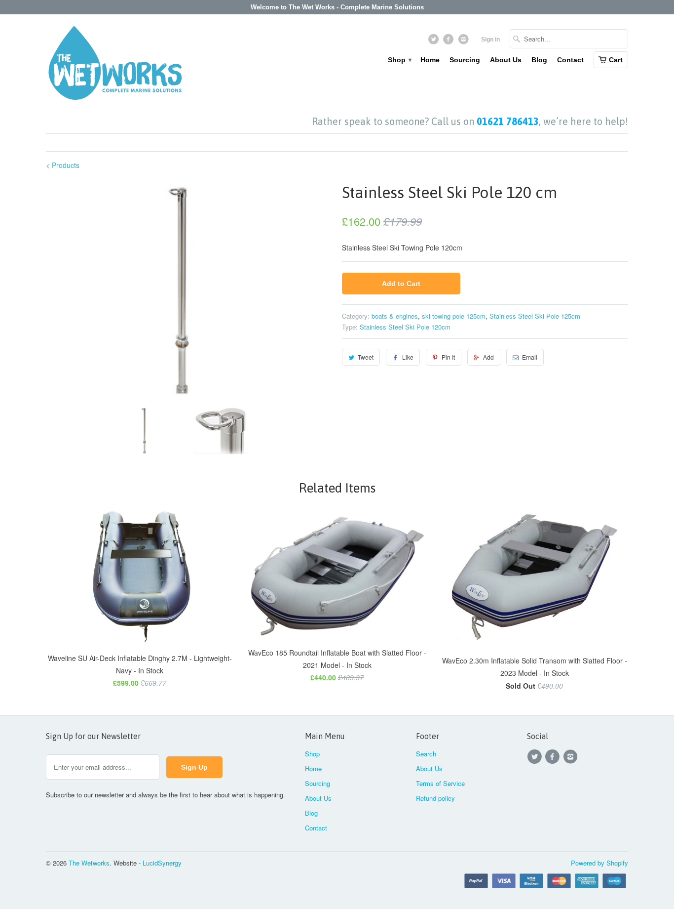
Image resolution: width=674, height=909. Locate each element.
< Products (62, 165)
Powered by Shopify (599, 863)
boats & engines (395, 316)
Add (488, 357)
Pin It (448, 357)
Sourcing (464, 60)
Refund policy (435, 798)
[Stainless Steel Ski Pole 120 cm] (189, 290)
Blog (539, 60)
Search (426, 753)
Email (529, 357)
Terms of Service (440, 783)
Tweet (366, 357)
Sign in (490, 39)
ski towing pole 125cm (454, 316)
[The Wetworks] (115, 65)
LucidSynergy (162, 863)
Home (430, 60)
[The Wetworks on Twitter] (434, 41)
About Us (506, 60)
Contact (570, 60)
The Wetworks (89, 863)
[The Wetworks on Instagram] (464, 41)
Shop (399, 60)
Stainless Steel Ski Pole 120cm (405, 326)
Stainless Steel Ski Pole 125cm (534, 316)
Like (407, 357)
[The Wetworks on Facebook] (449, 41)
